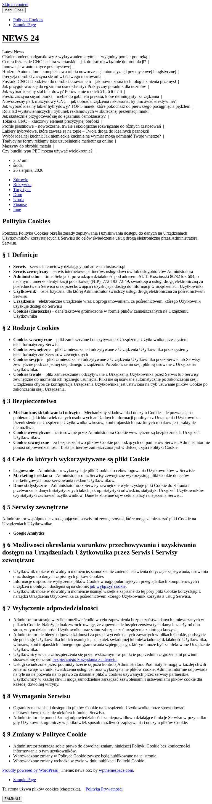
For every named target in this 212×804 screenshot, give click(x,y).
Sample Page (24, 24)
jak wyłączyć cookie (108, 586)
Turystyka (22, 189)
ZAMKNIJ (12, 799)
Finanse (20, 204)
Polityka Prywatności (104, 789)
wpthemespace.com (116, 770)
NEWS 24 (20, 38)
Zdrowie (20, 179)
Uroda (18, 199)
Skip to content (15, 4)
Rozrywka (22, 184)
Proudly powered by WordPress (30, 770)
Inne (17, 209)
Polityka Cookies (28, 19)
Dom (17, 194)
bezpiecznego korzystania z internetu (84, 659)
